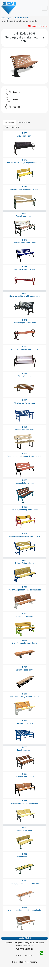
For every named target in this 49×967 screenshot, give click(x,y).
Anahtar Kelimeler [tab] (12, 127)
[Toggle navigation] (44, 8)
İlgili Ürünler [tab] (9, 122)
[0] (24, 77)
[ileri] (42, 66)
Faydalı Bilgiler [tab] (24, 122)
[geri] (8, 66)
